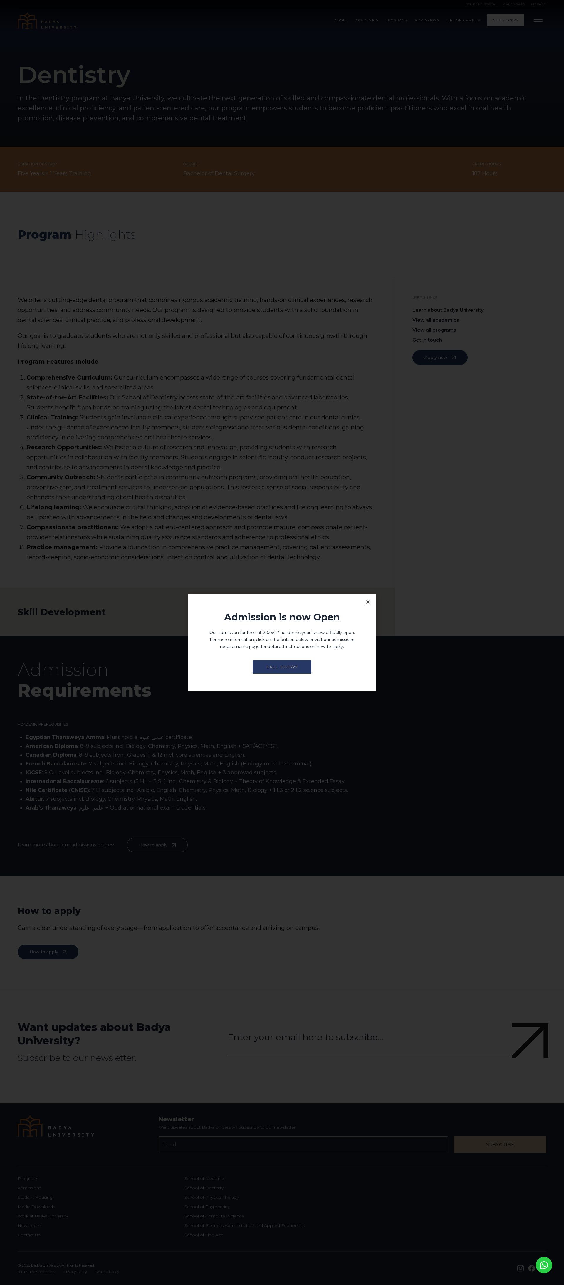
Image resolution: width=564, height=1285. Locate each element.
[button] (367, 602)
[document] (282, 642)
